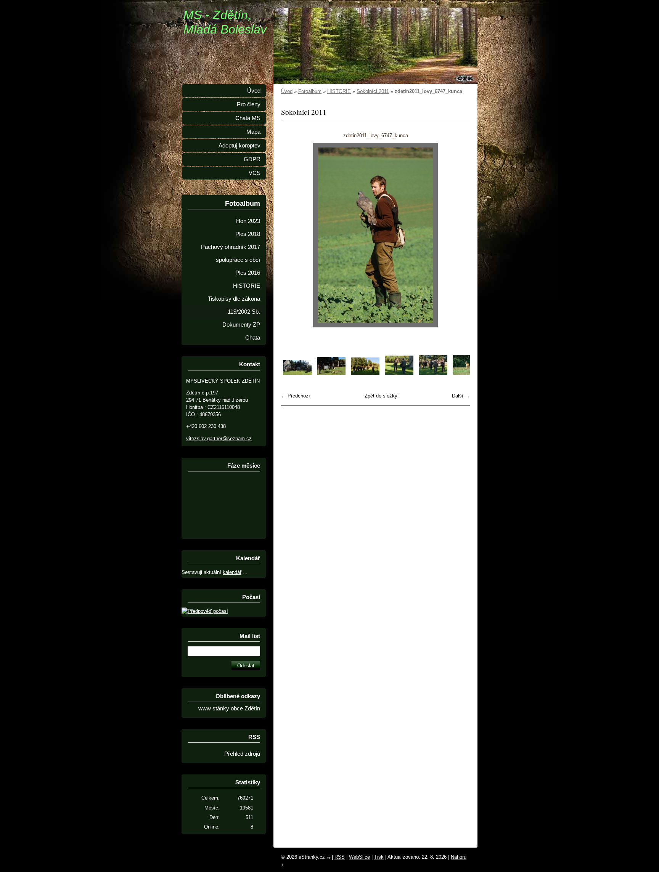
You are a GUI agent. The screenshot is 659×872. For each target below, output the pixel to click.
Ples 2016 (247, 273)
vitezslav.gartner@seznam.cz (219, 438)
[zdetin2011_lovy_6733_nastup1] (433, 373)
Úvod (287, 91)
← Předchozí (295, 396)
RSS (339, 857)
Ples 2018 (247, 234)
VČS (254, 173)
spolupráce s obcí (238, 260)
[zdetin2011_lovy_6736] (467, 373)
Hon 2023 (248, 221)
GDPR (252, 159)
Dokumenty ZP (241, 325)
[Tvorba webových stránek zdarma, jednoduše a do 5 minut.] (329, 857)
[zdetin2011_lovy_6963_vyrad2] (331, 373)
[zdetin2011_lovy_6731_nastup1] (399, 373)
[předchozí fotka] (293, 235)
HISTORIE (339, 91)
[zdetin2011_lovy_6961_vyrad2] (297, 373)
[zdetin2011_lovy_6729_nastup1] (365, 373)
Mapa (253, 132)
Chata (252, 338)
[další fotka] (457, 235)
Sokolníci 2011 (373, 91)
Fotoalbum (309, 91)
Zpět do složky (381, 396)
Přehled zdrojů (242, 754)
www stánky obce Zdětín (229, 708)
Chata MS (247, 118)
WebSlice (359, 857)
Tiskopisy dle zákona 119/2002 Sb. (234, 305)
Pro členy (248, 104)
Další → (461, 396)
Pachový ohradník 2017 (230, 247)
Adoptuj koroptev (239, 146)
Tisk (379, 857)
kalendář (232, 572)
